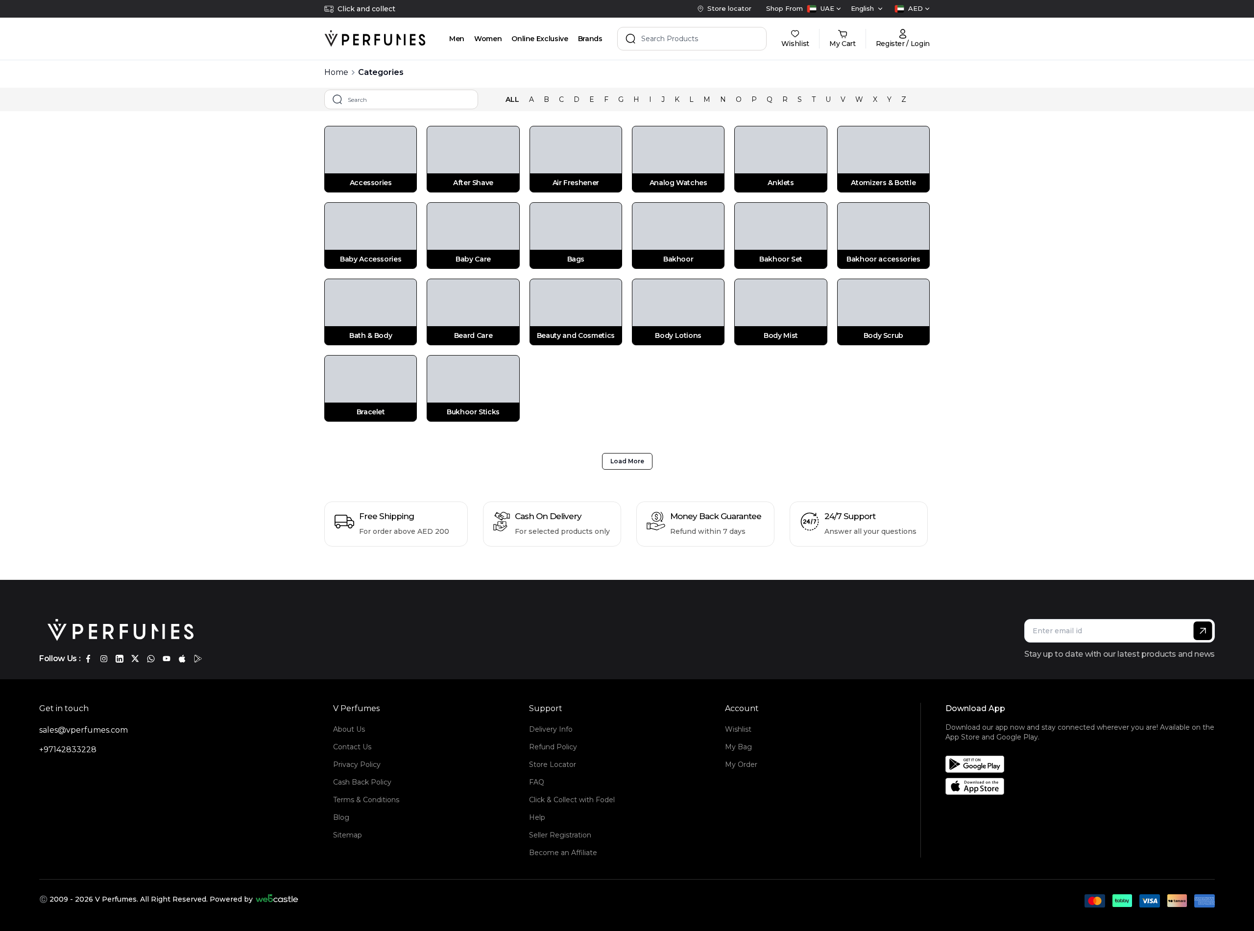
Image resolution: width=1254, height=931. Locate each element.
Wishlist (738, 729)
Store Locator (552, 764)
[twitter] (135, 659)
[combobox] (824, 9)
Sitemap (347, 835)
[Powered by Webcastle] (277, 899)
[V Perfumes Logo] (375, 38)
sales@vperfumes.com (83, 730)
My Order (741, 764)
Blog (341, 817)
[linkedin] (119, 659)
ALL (512, 99)
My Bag (738, 746)
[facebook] (88, 659)
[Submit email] (1202, 630)
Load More (627, 461)
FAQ (536, 782)
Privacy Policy (357, 764)
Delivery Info (551, 729)
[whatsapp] (151, 659)
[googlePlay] (198, 659)
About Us (349, 729)
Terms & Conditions (366, 799)
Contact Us (352, 746)
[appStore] (182, 659)
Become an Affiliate (563, 852)
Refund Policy (553, 746)
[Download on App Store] (1083, 786)
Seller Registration (560, 835)
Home (336, 72)
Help (537, 817)
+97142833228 (67, 749)
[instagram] (104, 659)
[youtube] (166, 659)
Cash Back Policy (362, 782)
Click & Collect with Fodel (572, 799)
